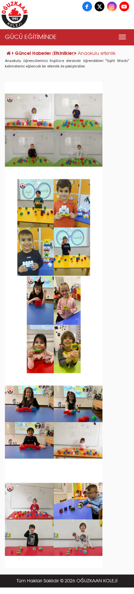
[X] (99, 6)
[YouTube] (124, 6)
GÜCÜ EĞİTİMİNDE (31, 37)
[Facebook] (87, 6)
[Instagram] (112, 6)
